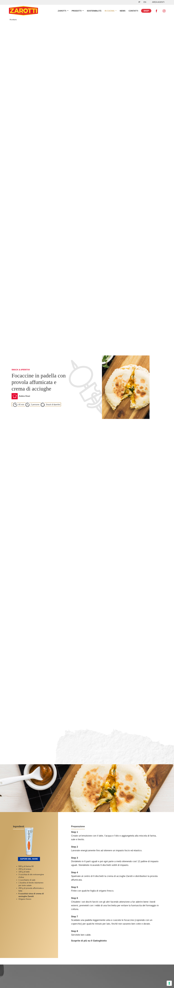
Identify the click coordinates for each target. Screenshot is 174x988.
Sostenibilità (94, 11)
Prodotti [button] (77, 11)
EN (145, 2)
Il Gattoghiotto (99, 940)
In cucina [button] (110, 11)
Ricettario (13, 20)
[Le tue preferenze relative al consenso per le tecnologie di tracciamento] (169, 983)
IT (139, 2)
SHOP (146, 11)
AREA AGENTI (158, 2)
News (122, 11)
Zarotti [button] (62, 11)
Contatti (133, 11)
